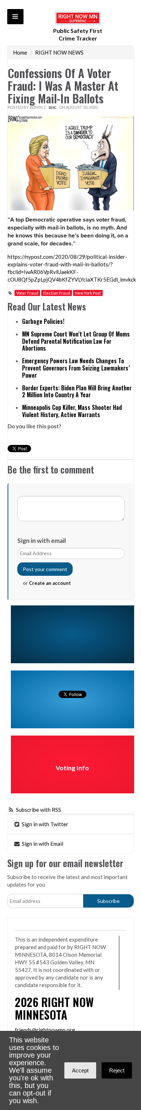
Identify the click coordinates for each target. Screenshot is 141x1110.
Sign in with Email (42, 843)
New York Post (88, 293)
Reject (116, 1070)
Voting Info (72, 768)
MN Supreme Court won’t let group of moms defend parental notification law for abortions (76, 341)
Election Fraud (56, 293)
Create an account (50, 583)
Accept (80, 1070)
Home (20, 52)
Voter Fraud (27, 293)
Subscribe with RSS (38, 809)
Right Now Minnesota (54, 1008)
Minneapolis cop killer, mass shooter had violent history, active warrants (72, 411)
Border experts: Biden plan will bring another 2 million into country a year (77, 391)
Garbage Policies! (43, 321)
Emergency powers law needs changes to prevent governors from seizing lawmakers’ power (76, 368)
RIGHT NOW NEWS (59, 52)
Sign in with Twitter (44, 824)
